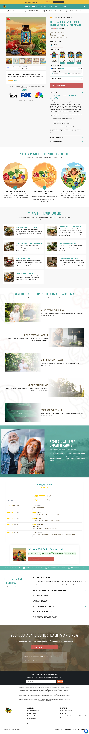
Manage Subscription (60, 6)
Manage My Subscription (33, 710)
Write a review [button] (44, 492)
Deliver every (55, 71)
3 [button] (44, 539)
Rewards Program (31, 713)
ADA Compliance (58, 729)
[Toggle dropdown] (29, 6)
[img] (10, 505)
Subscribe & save (56, 69)
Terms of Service (67, 729)
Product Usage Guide (32, 715)
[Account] (84, 6)
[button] (43, 36)
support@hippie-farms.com (65, 710)
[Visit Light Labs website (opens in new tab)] (8, 68)
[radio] (51, 78)
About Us (29, 721)
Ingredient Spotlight (31, 718)
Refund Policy (83, 729)
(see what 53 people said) (66, 17)
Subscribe (60, 681)
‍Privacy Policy (76, 729)
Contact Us (29, 723)
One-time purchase (56, 78)
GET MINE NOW (38, 647)
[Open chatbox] (86, 731)
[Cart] (86, 6)
